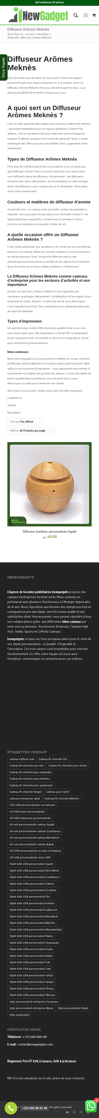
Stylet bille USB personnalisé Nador (31, 936)
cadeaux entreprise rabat (24, 798)
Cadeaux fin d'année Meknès (61, 798)
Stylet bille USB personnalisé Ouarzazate (34, 942)
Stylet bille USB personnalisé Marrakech (33, 916)
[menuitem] (73, 15)
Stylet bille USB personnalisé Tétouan (32, 995)
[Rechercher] (73, 15)
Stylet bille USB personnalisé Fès (29, 896)
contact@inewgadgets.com (35, 1044)
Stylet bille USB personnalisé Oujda (31, 949)
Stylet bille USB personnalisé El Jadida (32, 890)
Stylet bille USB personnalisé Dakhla (31, 883)
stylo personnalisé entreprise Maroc (31, 1008)
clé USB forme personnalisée (27, 811)
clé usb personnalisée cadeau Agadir (32, 824)
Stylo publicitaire (19, 1014)
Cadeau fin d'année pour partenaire (31, 785)
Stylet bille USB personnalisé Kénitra (32, 903)
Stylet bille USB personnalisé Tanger (31, 981)
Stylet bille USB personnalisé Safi (29, 962)
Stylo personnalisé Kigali (73, 1008)
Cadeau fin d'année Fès (53, 759)
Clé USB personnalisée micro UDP (30, 857)
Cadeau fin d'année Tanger (25, 791)
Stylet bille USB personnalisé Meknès (32, 922)
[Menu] (85, 15)
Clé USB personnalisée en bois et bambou (35, 850)
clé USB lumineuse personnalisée (30, 818)
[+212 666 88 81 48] (11, 1108)
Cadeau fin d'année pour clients (67, 765)
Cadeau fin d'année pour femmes (29, 778)
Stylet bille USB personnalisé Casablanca (34, 877)
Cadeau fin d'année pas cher (26, 765)
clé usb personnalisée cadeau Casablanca (34, 831)
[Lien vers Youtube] (67, 1112)
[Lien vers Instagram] (74, 1112)
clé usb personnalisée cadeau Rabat (31, 844)
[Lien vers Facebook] (81, 1112)
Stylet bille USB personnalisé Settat (31, 975)
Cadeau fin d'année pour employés (30, 772)
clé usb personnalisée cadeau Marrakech (34, 837)
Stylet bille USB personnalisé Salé (30, 968)
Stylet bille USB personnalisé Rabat (30, 955)
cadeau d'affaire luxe (21, 759)
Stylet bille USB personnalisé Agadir (31, 864)
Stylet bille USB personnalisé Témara (31, 988)
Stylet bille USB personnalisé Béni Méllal (34, 870)
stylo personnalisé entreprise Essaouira (33, 1001)
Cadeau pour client (57, 791)
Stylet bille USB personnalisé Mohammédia (35, 929)
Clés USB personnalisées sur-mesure (32, 805)
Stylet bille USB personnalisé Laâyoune (33, 909)
